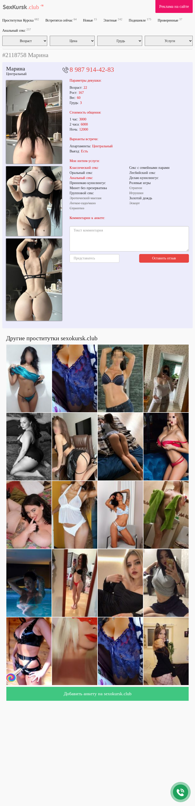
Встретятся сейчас (61, 20)
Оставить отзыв (164, 258)
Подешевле (140, 20)
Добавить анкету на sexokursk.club (98, 693)
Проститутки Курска (20, 20)
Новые (90, 20)
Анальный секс (16, 30)
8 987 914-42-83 (92, 69)
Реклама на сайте (174, 6)
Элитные (112, 20)
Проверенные (170, 20)
